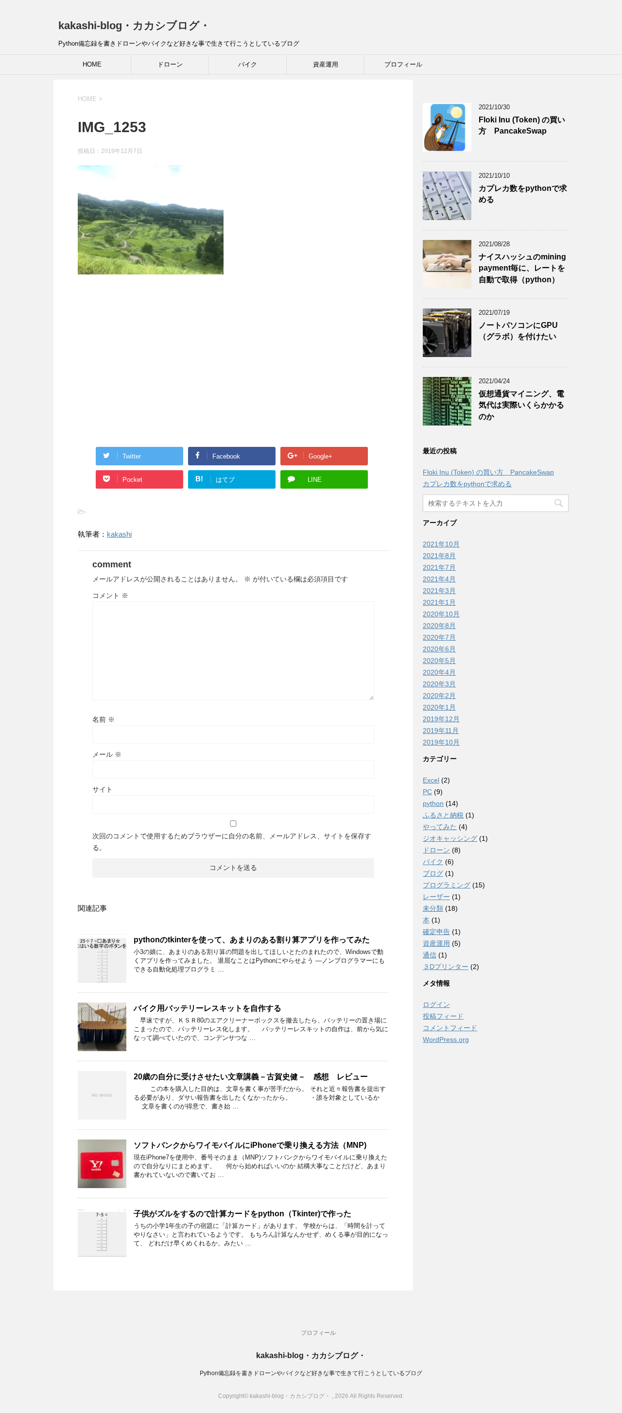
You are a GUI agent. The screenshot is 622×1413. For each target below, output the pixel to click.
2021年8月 (439, 556)
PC (427, 792)
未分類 (433, 908)
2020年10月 (441, 614)
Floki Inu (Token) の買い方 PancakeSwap (522, 125)
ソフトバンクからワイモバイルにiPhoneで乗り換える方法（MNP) (250, 1145)
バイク (247, 64)
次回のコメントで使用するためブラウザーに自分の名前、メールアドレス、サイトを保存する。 (231, 841)
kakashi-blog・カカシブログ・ (134, 25)
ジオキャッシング (450, 838)
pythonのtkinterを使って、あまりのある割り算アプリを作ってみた (252, 940)
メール (106, 754)
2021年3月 (439, 591)
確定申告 (436, 932)
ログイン (436, 1004)
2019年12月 (441, 719)
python (433, 803)
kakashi (119, 534)
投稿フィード (443, 1016)
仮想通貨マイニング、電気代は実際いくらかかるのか (521, 405)
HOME (92, 64)
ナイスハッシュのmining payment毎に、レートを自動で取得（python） (522, 268)
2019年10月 (441, 742)
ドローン (170, 64)
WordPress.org (446, 1039)
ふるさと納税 (443, 815)
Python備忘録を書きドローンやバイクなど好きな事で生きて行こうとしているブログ (311, 1373)
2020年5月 (439, 660)
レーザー (436, 897)
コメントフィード (450, 1028)
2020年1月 (439, 707)
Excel (431, 780)
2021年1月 (439, 602)
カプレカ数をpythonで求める (467, 484)
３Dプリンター (445, 966)
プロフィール (403, 64)
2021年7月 (439, 567)
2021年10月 (441, 544)
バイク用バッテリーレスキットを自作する (207, 1008)
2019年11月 (441, 730)
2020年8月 (439, 626)
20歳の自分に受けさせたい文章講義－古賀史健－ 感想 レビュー (255, 1077)
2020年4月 (439, 672)
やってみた (440, 827)
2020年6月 (439, 649)
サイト (102, 789)
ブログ (433, 873)
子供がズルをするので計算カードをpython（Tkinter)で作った (242, 1213)
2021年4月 (439, 579)
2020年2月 (439, 695)
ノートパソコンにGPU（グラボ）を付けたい (518, 330)
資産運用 (325, 64)
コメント (110, 595)
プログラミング (446, 885)
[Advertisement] (233, 352)
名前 (103, 719)
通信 (429, 955)
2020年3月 (439, 684)
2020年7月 (439, 637)
